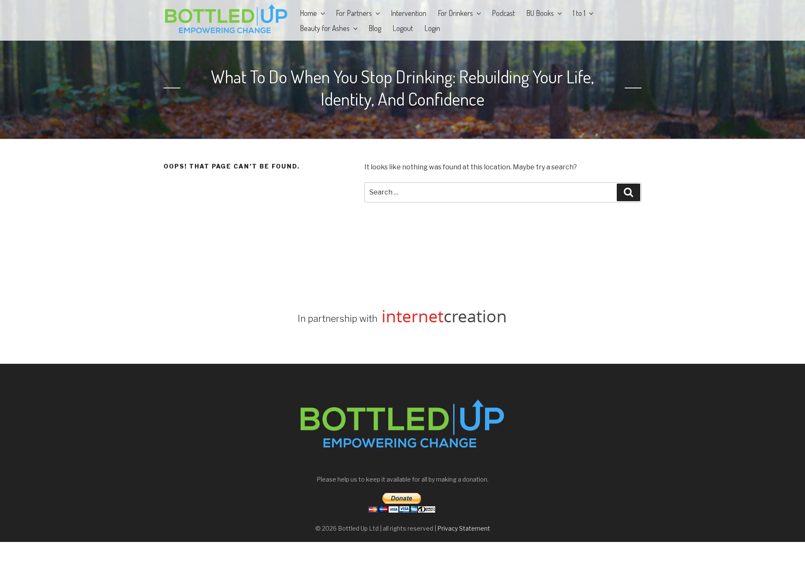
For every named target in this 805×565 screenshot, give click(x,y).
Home (308, 13)
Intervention (408, 13)
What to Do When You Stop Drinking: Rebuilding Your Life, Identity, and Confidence (402, 88)
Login (432, 28)
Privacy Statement (463, 528)
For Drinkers (455, 13)
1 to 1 (579, 13)
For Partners (354, 13)
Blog (375, 28)
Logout (402, 28)
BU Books (540, 13)
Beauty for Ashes (325, 28)
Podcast (503, 13)
